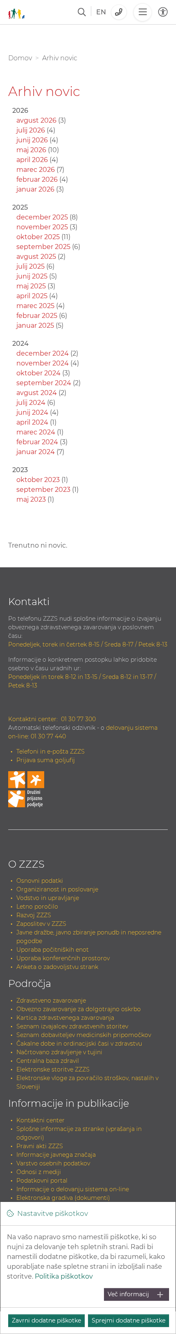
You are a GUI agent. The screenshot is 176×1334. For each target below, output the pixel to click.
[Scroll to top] (160, 1310)
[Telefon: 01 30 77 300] (119, 12)
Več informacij (128, 1294)
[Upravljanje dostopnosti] (163, 12)
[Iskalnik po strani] (82, 12)
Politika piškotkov (64, 1276)
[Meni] (142, 12)
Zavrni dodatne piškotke (46, 1320)
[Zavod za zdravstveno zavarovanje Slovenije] (16, 12)
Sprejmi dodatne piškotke (128, 1320)
